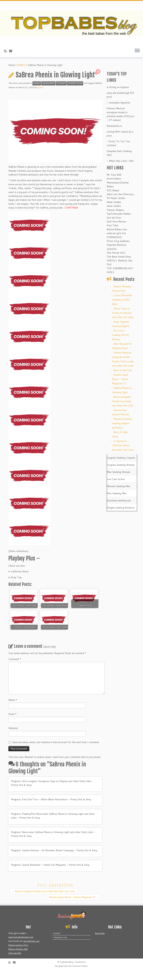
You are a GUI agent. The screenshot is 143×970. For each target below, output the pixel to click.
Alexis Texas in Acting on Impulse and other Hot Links (123, 313)
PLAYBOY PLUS (75, 83)
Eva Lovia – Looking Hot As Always (120, 335)
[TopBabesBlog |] (71, 23)
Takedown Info (60, 937)
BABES (21, 65)
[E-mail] (11, 51)
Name (12, 700)
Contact (56, 933)
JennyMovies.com (31, 941)
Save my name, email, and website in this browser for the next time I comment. (56, 742)
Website (13, 728)
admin (40, 87)
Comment (14, 659)
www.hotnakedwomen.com (20, 937)
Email (12, 714)
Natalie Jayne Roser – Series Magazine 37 (74, 897)
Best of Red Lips (122, 370)
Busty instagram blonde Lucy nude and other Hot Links (43, 891)
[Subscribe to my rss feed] (6, 51)
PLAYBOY (61, 83)
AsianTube (100, 933)
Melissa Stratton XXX (18, 949)
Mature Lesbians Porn (18, 945)
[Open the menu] (137, 50)
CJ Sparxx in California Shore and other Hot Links (123, 445)
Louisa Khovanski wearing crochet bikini (122, 300)
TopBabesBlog (66, 962)
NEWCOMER (48, 83)
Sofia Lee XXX (14, 953)
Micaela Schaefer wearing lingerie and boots (122, 423)
